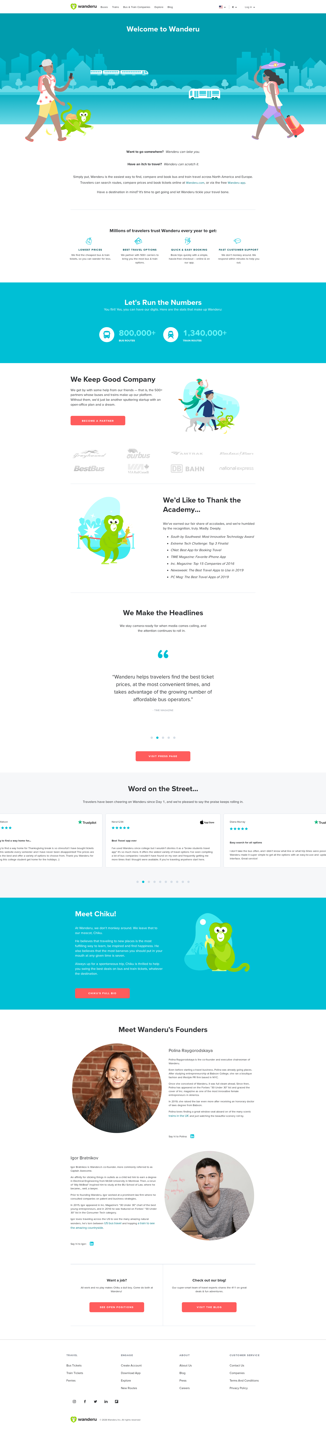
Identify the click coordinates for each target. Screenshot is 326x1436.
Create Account (131, 1365)
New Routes (129, 1388)
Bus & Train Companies (136, 6)
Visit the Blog (209, 1307)
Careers (184, 1388)
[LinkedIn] (106, 1401)
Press (182, 1380)
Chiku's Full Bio (102, 993)
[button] (222, 7)
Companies (237, 1373)
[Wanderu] (84, 6)
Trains (115, 6)
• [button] (152, 736)
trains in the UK (179, 1115)
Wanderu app (236, 182)
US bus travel (112, 1223)
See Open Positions (117, 1307)
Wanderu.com (195, 182)
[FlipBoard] (116, 1401)
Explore (159, 6)
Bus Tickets (74, 1365)
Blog (170, 6)
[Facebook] (85, 1401)
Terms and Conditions (244, 1380)
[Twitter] (95, 1401)
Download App (131, 1373)
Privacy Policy (239, 1388)
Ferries (70, 1380)
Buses (104, 6)
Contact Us (237, 1365)
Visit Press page (163, 756)
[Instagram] (74, 1401)
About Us (185, 1365)
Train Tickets (74, 1373)
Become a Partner (98, 420)
